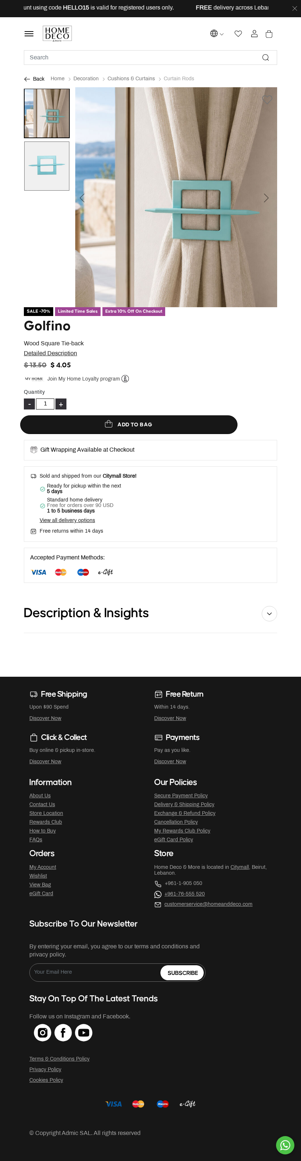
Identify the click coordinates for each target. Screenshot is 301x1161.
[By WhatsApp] (285, 1145)
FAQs (35, 840)
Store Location (46, 813)
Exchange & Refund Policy (184, 813)
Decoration (86, 79)
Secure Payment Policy (181, 796)
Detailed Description (50, 353)
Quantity (34, 392)
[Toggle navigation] (29, 33)
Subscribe (183, 973)
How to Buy (42, 831)
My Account (42, 867)
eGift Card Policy (173, 840)
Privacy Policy (45, 1070)
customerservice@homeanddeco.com (208, 904)
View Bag (40, 885)
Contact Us (42, 804)
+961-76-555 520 (184, 894)
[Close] (294, 9)
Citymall (240, 867)
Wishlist (38, 876)
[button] (90, 197)
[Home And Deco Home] (57, 34)
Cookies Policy (46, 1080)
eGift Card (41, 894)
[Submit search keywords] (265, 57)
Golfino (47, 326)
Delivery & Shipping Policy (184, 804)
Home (58, 79)
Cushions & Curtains (131, 79)
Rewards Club (45, 822)
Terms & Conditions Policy (59, 1059)
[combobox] (150, 57)
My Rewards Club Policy (182, 831)
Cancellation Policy (176, 822)
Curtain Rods (179, 79)
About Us (40, 796)
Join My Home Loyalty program (83, 379)
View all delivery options (67, 520)
